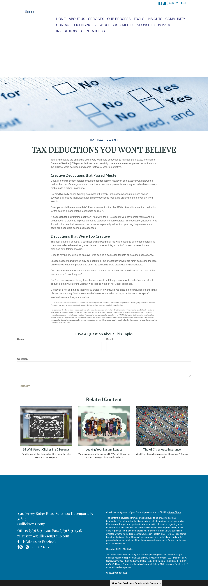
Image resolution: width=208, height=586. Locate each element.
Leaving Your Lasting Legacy (104, 449)
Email (109, 339)
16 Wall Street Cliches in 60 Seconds (46, 449)
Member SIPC (180, 557)
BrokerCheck (174, 512)
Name (20, 339)
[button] (77, 19)
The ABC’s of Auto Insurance (162, 449)
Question (22, 359)
